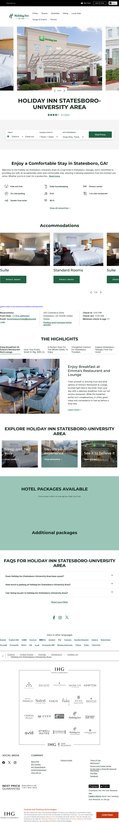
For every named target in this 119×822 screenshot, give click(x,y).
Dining (65, 13)
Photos (53, 19)
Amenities (55, 13)
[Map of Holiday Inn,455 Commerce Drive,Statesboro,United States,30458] (21, 306)
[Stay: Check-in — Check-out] (21, 136)
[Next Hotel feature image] (64, 90)
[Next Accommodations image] (101, 292)
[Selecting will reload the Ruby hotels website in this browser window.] (66, 701)
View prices (100, 134)
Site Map (93, 773)
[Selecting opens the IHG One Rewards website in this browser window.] (59, 744)
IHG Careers (36, 764)
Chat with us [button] (10, 3)
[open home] (3, 656)
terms (54, 816)
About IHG (35, 762)
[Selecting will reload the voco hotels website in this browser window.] (53, 701)
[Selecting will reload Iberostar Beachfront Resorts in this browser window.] (91, 701)
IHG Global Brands (38, 767)
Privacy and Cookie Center (100, 766)
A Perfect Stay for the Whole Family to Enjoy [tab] (58, 349)
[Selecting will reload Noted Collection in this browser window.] (40, 701)
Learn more (73, 410)
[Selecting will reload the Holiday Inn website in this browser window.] (74, 716)
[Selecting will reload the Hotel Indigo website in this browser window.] (28, 701)
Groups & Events (39, 19)
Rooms (44, 13)
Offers (35, 13)
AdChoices (94, 763)
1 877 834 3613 (29, 788)
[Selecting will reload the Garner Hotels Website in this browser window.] (90, 716)
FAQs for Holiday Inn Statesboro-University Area (59, 563)
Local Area (76, 13)
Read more (54, 176)
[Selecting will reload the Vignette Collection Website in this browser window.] (74, 685)
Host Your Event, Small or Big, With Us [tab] (34, 350)
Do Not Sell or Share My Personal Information (103, 770)
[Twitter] (9, 762)
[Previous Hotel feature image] (55, 90)
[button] (113, 3)
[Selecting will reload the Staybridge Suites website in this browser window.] (59, 732)
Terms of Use (95, 760)
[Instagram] (15, 762)
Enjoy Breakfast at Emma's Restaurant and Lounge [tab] (10, 349)
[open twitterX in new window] (66, 617)
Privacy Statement (78, 819)
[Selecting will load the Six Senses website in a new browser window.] (29, 685)
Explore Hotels (66, 760)
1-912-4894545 (21, 316)
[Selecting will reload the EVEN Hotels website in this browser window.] (44, 716)
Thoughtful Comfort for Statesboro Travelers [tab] (81, 349)
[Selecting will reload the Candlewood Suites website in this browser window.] (90, 732)
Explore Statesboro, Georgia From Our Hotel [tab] (104, 349)
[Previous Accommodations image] (91, 292)
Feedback (94, 776)
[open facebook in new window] (52, 617)
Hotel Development (38, 770)
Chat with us (36, 773)
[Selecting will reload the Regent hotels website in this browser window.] (44, 685)
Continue (107, 815)
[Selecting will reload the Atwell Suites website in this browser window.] (44, 732)
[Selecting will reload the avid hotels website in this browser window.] (29, 732)
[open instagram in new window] (59, 617)
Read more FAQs (59, 602)
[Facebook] (4, 762)
